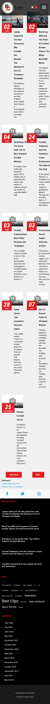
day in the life (9, 606)
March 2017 (9, 680)
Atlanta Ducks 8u (7, 596)
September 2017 (11, 671)
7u (35, 585)
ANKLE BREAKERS (31, 590)
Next (38, 475)
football (21, 607)
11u (21, 590)
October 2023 (10, 645)
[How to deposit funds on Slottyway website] (37, 298)
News (16, 25)
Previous (13, 475)
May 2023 (8, 653)
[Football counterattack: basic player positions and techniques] (12, 219)
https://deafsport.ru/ (11, 483)
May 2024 (8, 636)
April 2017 (8, 675)
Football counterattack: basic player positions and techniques (20, 238)
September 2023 (11, 649)
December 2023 (11, 640)
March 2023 (9, 658)
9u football (5, 590)
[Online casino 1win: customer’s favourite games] (12, 298)
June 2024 (8, 631)
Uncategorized (44, 25)
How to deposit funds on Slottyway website (43, 317)
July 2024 (8, 627)
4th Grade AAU (6, 585)
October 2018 (10, 667)
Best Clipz (10, 601)
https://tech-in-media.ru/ (12, 487)
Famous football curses (20, 416)
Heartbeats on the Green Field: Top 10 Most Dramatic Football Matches (21, 540)
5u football (17, 585)
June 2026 (8, 623)
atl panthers (18, 596)
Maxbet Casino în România (25, 693)
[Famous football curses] (12, 401)
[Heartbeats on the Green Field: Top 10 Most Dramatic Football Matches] (12, 131)
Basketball (30, 595)
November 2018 (11, 662)
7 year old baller (27, 585)
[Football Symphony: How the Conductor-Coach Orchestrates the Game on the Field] (37, 131)
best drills (24, 602)
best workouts (37, 601)
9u (39, 585)
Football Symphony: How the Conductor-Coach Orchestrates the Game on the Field (22, 552)
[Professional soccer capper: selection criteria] (37, 219)
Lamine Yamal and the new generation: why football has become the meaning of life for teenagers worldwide (21, 513)
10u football (14, 590)
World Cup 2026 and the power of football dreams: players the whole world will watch (44, 47)
